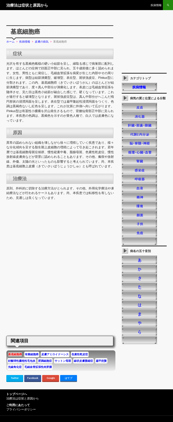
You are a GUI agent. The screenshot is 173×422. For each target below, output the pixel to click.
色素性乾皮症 (80, 354)
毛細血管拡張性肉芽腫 (38, 366)
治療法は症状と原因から (27, 5)
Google (51, 377)
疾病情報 (156, 5)
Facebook (32, 377)
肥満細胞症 (45, 360)
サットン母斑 (63, 360)
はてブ (68, 377)
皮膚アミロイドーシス (55, 354)
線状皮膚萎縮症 (83, 360)
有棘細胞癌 (32, 354)
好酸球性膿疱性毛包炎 (21, 360)
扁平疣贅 (101, 360)
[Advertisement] (41, 238)
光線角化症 (15, 366)
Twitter (15, 377)
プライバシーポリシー (21, 409)
